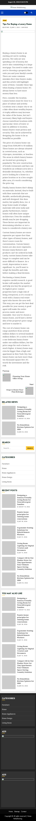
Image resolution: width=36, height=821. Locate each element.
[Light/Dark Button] (26, 13)
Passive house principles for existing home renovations (9, 517)
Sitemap (17, 811)
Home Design (7, 477)
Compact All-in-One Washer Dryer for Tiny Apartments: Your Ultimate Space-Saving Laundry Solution (9, 563)
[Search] (31, 13)
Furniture (6, 464)
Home (4, 20)
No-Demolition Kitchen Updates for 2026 (9, 428)
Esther (6, 27)
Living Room (7, 482)
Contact (23, 811)
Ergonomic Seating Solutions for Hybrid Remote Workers (9, 532)
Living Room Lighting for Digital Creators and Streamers (9, 548)
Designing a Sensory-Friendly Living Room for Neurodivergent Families (9, 413)
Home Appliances (8, 473)
